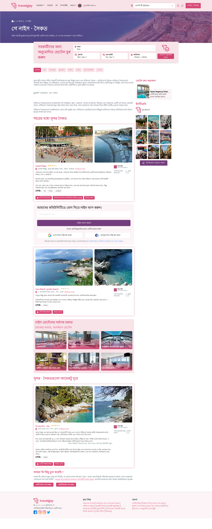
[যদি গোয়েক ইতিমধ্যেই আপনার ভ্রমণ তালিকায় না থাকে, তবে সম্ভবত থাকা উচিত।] (141, 122)
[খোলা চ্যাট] (182, 5)
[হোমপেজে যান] (22, 5)
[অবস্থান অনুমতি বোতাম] (132, 6)
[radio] (49, 165)
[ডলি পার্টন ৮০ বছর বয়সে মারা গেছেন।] (165, 122)
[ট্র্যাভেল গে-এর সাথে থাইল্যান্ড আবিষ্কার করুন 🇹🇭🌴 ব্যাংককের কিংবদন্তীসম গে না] (141, 137)
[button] (91, 241)
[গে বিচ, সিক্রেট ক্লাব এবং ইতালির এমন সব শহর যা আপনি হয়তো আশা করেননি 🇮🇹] (153, 122)
